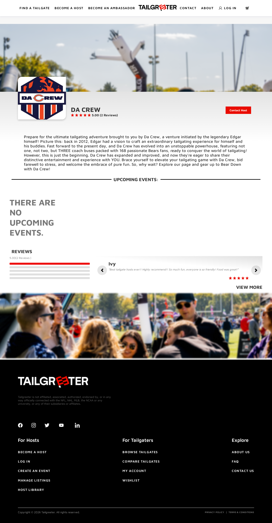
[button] (102, 270)
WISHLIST (131, 480)
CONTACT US (243, 471)
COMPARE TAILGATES (141, 461)
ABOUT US (241, 452)
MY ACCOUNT (134, 471)
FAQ (235, 461)
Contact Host (238, 110)
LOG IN (24, 461)
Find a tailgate (35, 8)
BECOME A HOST (69, 8)
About (207, 8)
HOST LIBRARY (31, 489)
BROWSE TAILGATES (140, 452)
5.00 (13, 258)
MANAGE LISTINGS (34, 480)
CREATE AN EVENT (34, 471)
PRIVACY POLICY (214, 512)
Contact (188, 8)
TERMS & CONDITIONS (241, 512)
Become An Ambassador (111, 8)
